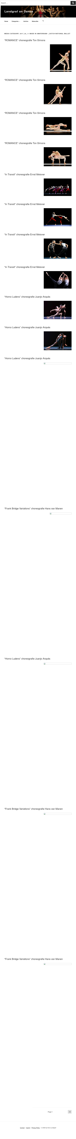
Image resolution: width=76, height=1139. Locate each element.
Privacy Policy (36, 1128)
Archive (25, 21)
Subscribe (35, 21)
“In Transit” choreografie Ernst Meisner (24, 174)
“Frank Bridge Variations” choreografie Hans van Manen (33, 508)
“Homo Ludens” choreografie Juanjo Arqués (27, 296)
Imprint (28, 1128)
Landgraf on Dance (18, 11)
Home (6, 21)
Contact (22, 1128)
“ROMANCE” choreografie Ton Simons (24, 40)
